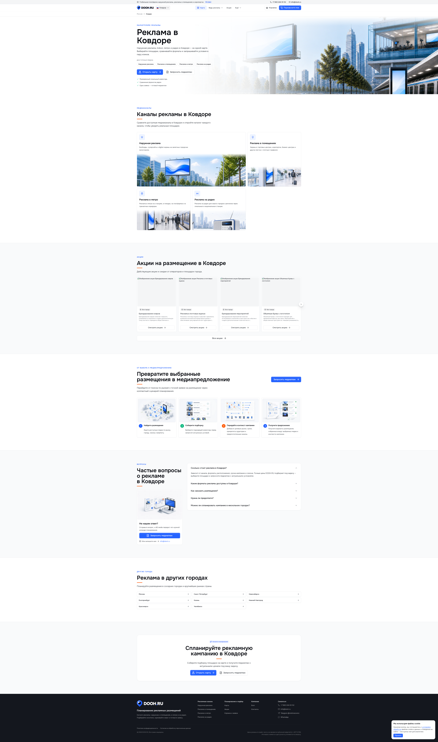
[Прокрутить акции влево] (137, 304)
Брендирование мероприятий (235, 313)
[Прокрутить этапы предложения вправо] (298, 417)
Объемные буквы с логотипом (276, 313)
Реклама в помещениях (263, 143)
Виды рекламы (214, 8)
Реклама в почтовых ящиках (192, 313)
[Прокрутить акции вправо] (301, 304)
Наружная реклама (149, 143)
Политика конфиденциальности (147, 728)
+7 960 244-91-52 (279, 2)
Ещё (237, 8)
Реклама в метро (148, 199)
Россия (139, 14)
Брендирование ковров (149, 313)
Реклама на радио (205, 199)
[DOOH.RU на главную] (145, 8)
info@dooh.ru (296, 2)
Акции (229, 8)
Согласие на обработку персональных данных (175, 728)
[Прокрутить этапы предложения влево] (140, 417)
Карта (202, 8)
